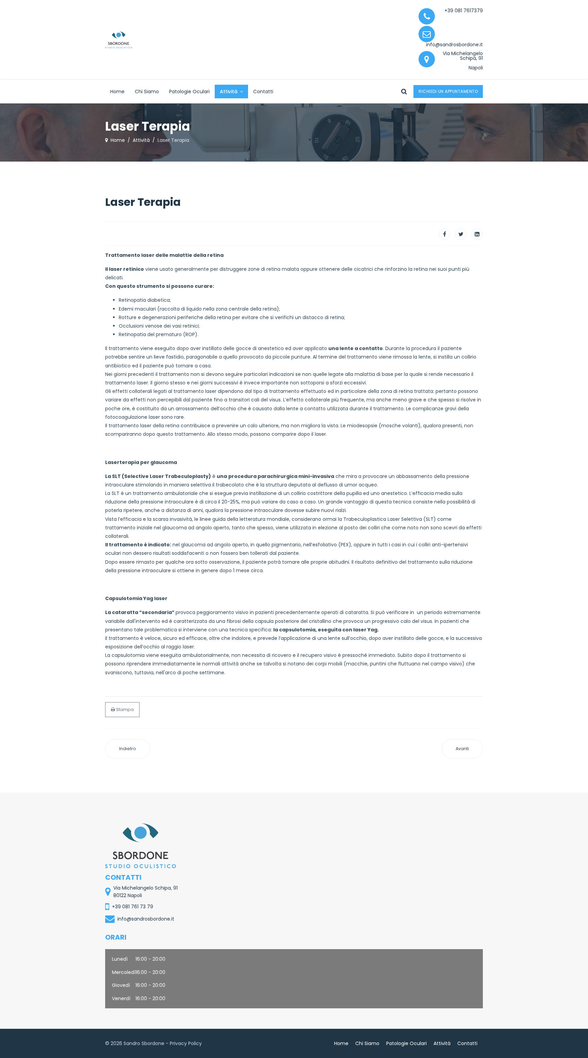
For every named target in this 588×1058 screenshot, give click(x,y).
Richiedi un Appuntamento (448, 91)
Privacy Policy (186, 1043)
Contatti (263, 91)
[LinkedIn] (477, 234)
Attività (229, 91)
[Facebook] (444, 234)
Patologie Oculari (189, 91)
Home (117, 91)
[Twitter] (461, 234)
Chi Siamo (147, 91)
